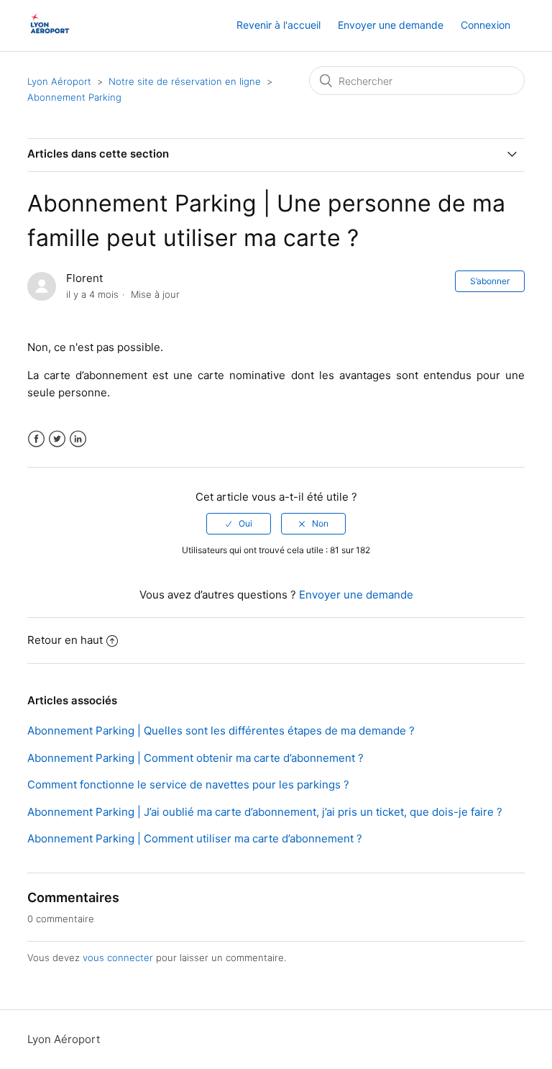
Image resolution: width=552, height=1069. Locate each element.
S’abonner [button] (490, 281)
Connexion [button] (485, 25)
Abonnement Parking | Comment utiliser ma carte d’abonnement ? (194, 838)
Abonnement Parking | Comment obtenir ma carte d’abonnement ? (195, 758)
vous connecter (118, 957)
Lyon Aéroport (59, 81)
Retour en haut (65, 640)
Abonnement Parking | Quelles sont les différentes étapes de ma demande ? (221, 730)
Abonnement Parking (74, 97)
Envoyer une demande (390, 25)
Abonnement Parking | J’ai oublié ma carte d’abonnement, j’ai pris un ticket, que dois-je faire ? (264, 812)
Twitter (57, 439)
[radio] (238, 523)
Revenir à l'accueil (278, 25)
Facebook (36, 439)
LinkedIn (78, 439)
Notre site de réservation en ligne (186, 81)
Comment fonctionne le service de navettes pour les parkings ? (188, 784)
